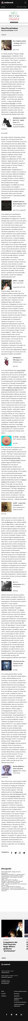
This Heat (12, 103)
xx (12, 636)
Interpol (18, 794)
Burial (22, 610)
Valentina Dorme (15, 796)
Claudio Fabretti (5, 972)
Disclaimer (16, 993)
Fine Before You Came (19, 387)
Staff (2, 991)
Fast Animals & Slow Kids (10, 390)
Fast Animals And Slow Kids (12, 458)
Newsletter (17, 996)
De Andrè (12, 743)
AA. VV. (4, 34)
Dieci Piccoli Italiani (22, 6)
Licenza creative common (20, 991)
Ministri (10, 387)
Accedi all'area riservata (20, 1002)
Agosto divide (21, 370)
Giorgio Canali (15, 460)
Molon (19, 251)
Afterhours (9, 522)
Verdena (23, 381)
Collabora (3, 996)
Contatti (3, 993)
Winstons (12, 486)
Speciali (3, 6)
